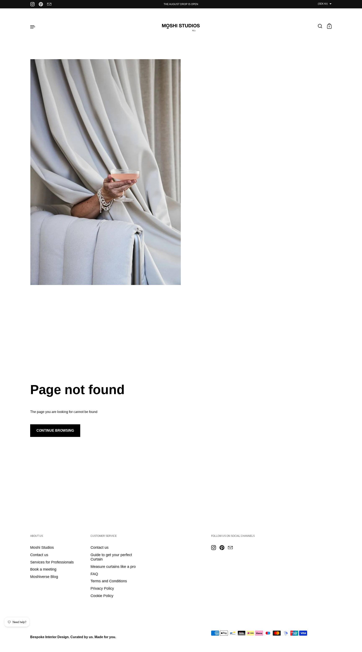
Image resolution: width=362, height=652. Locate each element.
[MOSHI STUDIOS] (181, 26)
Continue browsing (55, 430)
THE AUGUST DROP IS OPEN (181, 4)
